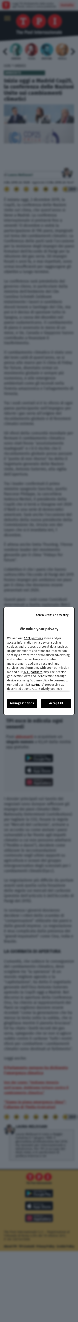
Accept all (56, 703)
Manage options (22, 703)
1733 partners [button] (33, 638)
